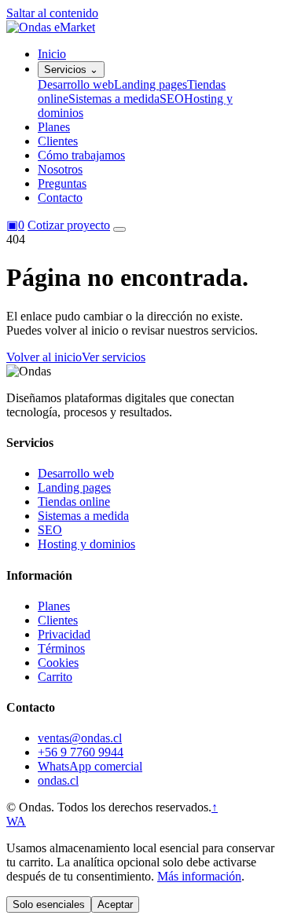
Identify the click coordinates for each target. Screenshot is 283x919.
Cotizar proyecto (69, 225)
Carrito (55, 676)
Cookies (58, 662)
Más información (199, 876)
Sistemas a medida (114, 98)
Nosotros (60, 169)
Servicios (71, 69)
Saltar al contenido (52, 13)
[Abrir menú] (119, 229)
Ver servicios (113, 357)
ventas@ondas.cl (80, 738)
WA (16, 821)
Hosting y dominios (86, 544)
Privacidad (64, 634)
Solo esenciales (49, 904)
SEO (172, 98)
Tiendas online (74, 501)
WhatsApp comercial (90, 766)
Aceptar (115, 904)
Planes (54, 127)
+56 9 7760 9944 (80, 752)
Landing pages (150, 84)
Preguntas (62, 183)
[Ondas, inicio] (50, 27)
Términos (61, 648)
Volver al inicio (44, 357)
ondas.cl (58, 780)
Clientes (58, 141)
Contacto (60, 197)
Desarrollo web (76, 84)
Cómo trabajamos (81, 155)
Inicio (52, 53)
